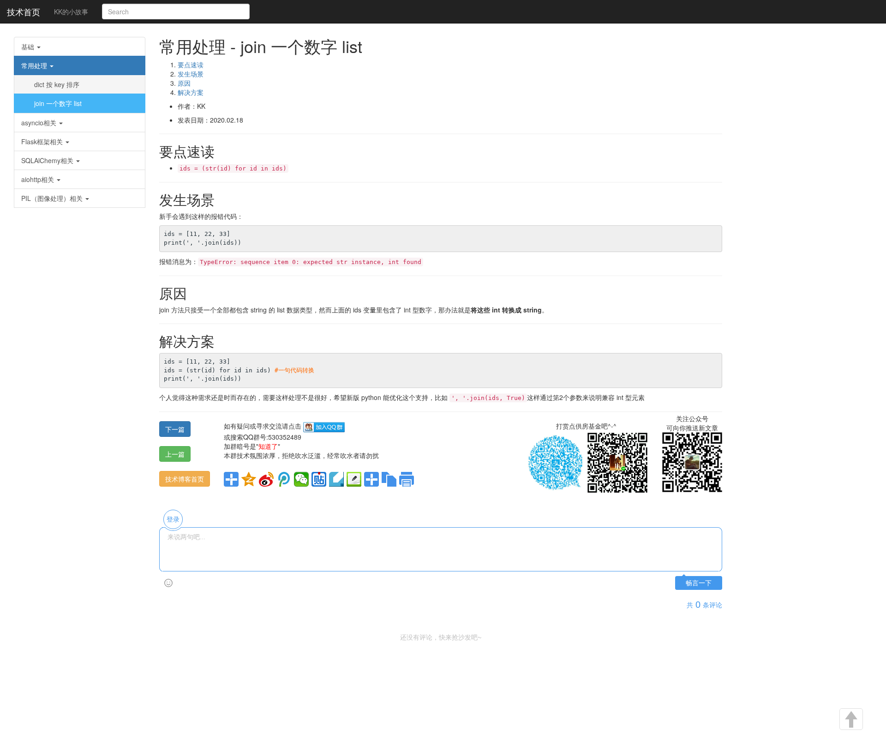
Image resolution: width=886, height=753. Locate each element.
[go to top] (850, 720)
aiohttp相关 (38, 179)
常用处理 (35, 65)
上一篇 (175, 454)
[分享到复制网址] (389, 479)
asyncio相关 (39, 122)
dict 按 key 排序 (56, 84)
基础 (28, 46)
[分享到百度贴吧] (318, 479)
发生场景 (191, 73)
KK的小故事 (71, 11)
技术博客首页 (184, 478)
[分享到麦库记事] (354, 479)
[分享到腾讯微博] (283, 479)
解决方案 (191, 92)
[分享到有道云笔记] (336, 479)
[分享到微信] (301, 479)
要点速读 (191, 64)
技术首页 (23, 12)
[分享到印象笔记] (371, 479)
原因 (184, 83)
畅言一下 (699, 583)
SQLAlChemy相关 (48, 160)
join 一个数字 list (58, 103)
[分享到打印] (406, 479)
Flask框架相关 (43, 141)
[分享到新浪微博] (266, 479)
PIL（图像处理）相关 (52, 198)
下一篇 (175, 429)
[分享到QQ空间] (248, 479)
